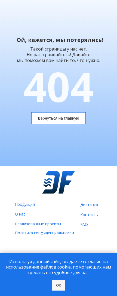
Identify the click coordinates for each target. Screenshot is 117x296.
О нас (20, 214)
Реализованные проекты (38, 223)
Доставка (89, 204)
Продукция (25, 204)
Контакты (89, 214)
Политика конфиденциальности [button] (44, 232)
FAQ (84, 224)
